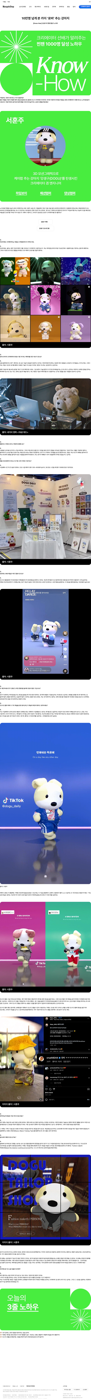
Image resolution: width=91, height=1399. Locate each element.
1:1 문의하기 (77, 1389)
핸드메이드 (38, 7)
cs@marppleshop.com (76, 1397)
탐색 (74, 7)
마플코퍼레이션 (6, 1386)
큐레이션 (61, 7)
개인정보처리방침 (30, 1386)
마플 (8, 1)
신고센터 (85, 1389)
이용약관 (22, 1386)
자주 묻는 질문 (67, 1389)
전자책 (54, 7)
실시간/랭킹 (22, 7)
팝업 (68, 7)
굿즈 (30, 7)
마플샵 (4, 1)
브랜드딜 (46, 7)
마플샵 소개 (15, 1386)
